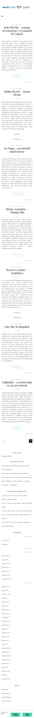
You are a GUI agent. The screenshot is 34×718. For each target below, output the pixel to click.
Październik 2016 (6, 656)
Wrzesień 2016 (6, 659)
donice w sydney (6, 503)
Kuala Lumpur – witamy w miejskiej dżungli (19, 511)
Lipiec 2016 (5, 667)
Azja (13, 24)
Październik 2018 (6, 579)
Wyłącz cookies (27, 714)
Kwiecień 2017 (6, 636)
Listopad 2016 (6, 652)
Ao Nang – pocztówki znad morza (17, 149)
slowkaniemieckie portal (9, 522)
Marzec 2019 (5, 567)
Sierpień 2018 (6, 586)
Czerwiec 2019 (6, 563)
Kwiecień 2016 (6, 679)
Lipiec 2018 (5, 590)
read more (17, 76)
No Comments (28, 199)
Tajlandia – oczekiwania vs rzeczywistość (17, 383)
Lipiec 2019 (5, 559)
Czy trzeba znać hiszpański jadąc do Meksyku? (15, 473)
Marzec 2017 (5, 640)
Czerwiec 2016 (6, 671)
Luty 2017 (4, 644)
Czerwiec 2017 (6, 633)
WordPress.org (6, 701)
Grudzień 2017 (6, 613)
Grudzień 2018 (6, 575)
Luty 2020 (4, 544)
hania (3, 514)
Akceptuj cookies (15, 714)
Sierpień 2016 (6, 663)
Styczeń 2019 (5, 571)
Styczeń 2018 (5, 609)
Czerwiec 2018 (6, 594)
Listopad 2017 (6, 617)
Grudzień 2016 (6, 648)
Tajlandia (19, 24)
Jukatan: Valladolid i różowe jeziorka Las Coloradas (16, 481)
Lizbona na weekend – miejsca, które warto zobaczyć (17, 477)
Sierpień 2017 (6, 625)
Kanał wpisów (5, 693)
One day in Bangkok (17, 326)
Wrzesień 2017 (6, 621)
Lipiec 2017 (5, 629)
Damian (4, 511)
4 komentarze (28, 260)
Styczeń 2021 (5, 540)
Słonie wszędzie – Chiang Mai (17, 210)
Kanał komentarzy (7, 697)
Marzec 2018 (5, 602)
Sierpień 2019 (6, 556)
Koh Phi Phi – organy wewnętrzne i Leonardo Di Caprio (17, 31)
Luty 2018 (4, 606)
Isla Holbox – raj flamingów (9, 485)
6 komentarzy (28, 82)
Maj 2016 (4, 675)
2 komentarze (28, 373)
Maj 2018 (4, 598)
